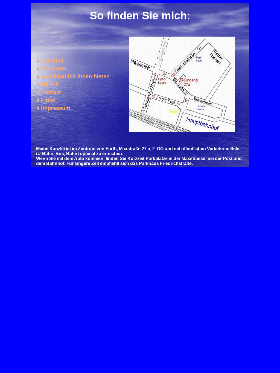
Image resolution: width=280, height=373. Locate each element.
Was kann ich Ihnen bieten (75, 76)
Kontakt (51, 92)
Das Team (53, 69)
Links (48, 100)
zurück (50, 84)
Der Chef (52, 61)
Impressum (55, 108)
